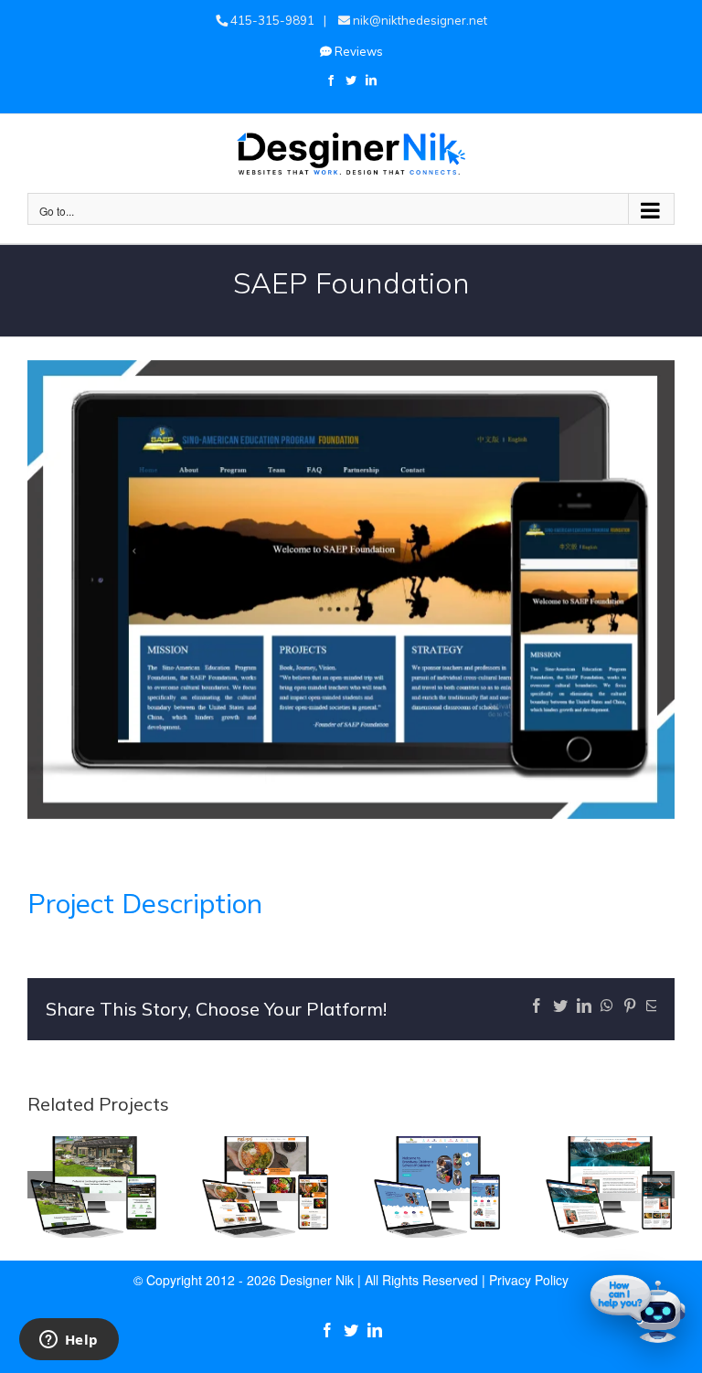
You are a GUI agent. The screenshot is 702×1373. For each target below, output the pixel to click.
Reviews (357, 51)
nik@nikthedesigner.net (418, 20)
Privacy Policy (529, 1280)
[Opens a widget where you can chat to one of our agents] (68, 1341)
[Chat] (638, 1309)
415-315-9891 (271, 20)
